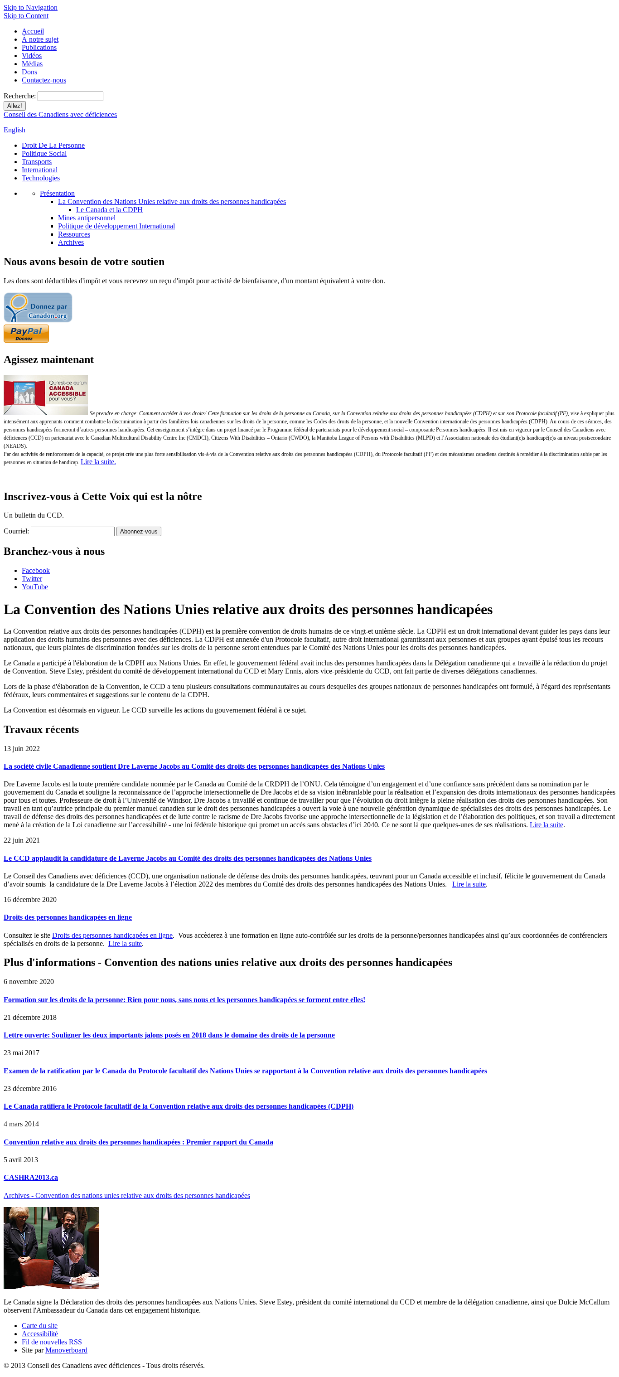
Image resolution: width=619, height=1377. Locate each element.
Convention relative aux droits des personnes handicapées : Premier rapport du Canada (138, 1142)
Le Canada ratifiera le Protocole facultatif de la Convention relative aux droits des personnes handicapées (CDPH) (178, 1106)
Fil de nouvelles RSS (52, 1342)
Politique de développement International (116, 226)
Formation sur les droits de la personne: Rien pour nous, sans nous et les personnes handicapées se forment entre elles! (184, 1000)
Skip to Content (26, 15)
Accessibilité (40, 1334)
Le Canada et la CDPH (109, 209)
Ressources (74, 234)
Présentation (57, 193)
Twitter (32, 578)
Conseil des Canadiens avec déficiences (60, 114)
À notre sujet (40, 39)
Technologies (41, 178)
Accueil (33, 31)
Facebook (36, 570)
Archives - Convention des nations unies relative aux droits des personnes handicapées (127, 1195)
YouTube (35, 587)
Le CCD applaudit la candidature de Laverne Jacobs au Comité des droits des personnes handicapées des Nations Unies (188, 858)
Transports (37, 161)
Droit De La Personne (53, 145)
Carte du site (40, 1325)
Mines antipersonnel (87, 218)
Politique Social (44, 153)
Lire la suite (546, 825)
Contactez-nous (44, 80)
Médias (32, 64)
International (40, 170)
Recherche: (21, 96)
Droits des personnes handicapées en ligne (68, 917)
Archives (71, 242)
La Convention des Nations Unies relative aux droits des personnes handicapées (172, 201)
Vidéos (32, 55)
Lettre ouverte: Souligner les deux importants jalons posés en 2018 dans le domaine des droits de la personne (169, 1035)
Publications (39, 47)
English (14, 130)
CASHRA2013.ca (31, 1177)
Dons (29, 72)
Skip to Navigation (31, 7)
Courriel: (16, 531)
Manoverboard (66, 1350)
